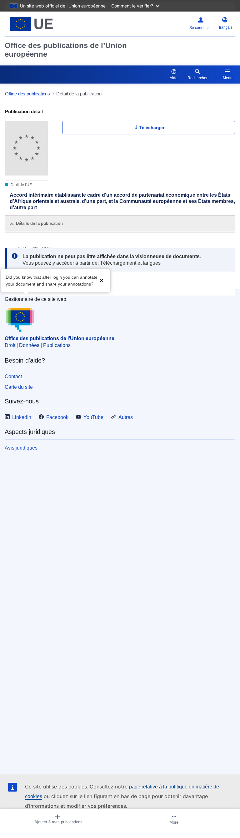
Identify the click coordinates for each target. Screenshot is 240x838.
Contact (13, 376)
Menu (227, 78)
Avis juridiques (21, 447)
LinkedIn (21, 417)
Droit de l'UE (21, 185)
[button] (102, 280)
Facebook (57, 417)
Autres (125, 417)
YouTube (93, 417)
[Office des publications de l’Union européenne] (45, 24)
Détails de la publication (39, 223)
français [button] (225, 27)
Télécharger (151, 127)
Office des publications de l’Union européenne (66, 49)
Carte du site (19, 387)
